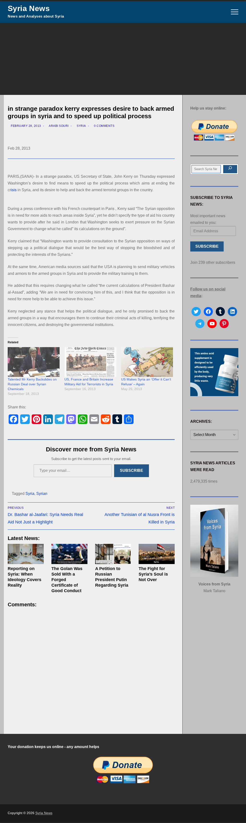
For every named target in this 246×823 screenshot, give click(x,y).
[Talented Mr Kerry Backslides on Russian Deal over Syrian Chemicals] (34, 362)
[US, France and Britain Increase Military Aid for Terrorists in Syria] (90, 362)
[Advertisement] (123, 58)
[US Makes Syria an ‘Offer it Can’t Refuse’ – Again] (147, 362)
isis (14, 190)
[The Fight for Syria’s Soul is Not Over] (157, 554)
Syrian (41, 493)
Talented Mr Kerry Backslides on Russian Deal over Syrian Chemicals (32, 384)
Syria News (29, 8)
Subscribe (131, 470)
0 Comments (103, 125)
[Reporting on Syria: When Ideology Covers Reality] (26, 554)
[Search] (230, 169)
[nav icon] (234, 12)
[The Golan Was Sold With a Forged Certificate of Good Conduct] (69, 554)
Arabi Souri (58, 125)
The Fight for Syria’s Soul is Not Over (153, 574)
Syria (81, 125)
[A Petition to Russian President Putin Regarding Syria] (113, 554)
